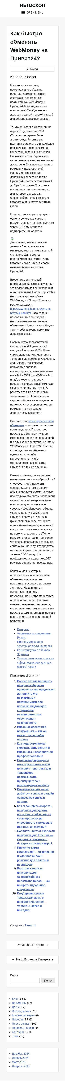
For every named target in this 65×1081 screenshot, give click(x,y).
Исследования (21, 1011)
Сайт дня (18, 1032)
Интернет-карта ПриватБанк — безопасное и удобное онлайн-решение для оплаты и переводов (36, 856)
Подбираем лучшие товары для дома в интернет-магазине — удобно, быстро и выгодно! (32, 902)
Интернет (23, 629)
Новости (30, 925)
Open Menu (35, 12)
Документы (19, 1002)
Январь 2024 (20, 1057)
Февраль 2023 (21, 1066)
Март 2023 (18, 1062)
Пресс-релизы (21, 1023)
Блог (15, 998)
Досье (16, 1007)
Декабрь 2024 (21, 1053)
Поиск (14, 975)
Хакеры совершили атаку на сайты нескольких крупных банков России (35, 662)
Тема (15, 1036)
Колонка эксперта (23, 1015)
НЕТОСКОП (32, 5)
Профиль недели (23, 1027)
